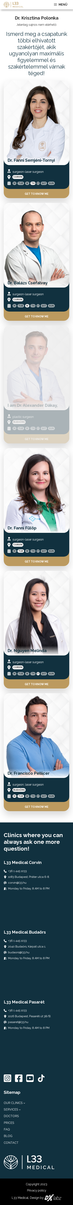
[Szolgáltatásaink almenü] (20, 1110)
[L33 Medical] (13, 4)
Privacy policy (36, 1190)
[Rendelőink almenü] (24, 1103)
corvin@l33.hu (17, 882)
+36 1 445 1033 (17, 871)
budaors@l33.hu (18, 952)
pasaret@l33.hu (18, 1022)
